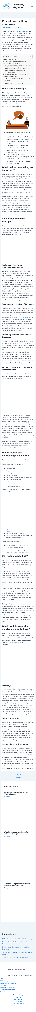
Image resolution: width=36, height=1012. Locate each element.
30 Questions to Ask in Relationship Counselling (17, 939)
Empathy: (9, 80)
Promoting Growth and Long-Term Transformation (16, 71)
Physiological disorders (7, 987)
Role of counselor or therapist (12, 63)
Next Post (18, 777)
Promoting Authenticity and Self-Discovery (18, 68)
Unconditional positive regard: (15, 83)
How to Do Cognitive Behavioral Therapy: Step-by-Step (17, 884)
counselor (24, 319)
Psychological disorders (7, 990)
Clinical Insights (5, 981)
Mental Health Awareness (8, 983)
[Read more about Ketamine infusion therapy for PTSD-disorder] (18, 812)
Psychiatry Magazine (18, 6)
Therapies (7, 796)
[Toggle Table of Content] (30, 56)
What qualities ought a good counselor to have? (18, 78)
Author (18, 1006)
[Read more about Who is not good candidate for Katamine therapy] (18, 858)
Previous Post (18, 774)
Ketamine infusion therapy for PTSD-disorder (16, 793)
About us (18, 997)
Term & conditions (18, 1004)
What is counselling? (10, 59)
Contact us (18, 999)
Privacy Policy (18, 995)
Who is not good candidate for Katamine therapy (16, 833)
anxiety (8, 531)
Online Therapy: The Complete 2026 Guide (15, 957)
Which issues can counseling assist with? (16, 74)
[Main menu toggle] (32, 6)
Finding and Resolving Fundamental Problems (18, 65)
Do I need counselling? (10, 76)
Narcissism (3, 985)
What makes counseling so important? (15, 61)
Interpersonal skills (12, 82)
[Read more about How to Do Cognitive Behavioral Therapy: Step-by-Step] (18, 904)
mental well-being (21, 31)
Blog (1, 979)
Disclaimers (18, 1001)
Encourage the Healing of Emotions (16, 67)
